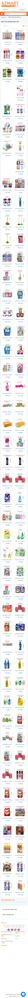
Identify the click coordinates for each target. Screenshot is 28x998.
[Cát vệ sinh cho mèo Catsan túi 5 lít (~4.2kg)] (7, 497)
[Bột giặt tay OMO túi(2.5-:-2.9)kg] (20, 608)
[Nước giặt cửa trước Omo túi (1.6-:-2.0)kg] (20, 626)
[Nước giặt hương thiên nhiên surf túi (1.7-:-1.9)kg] (7, 275)
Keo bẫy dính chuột (7, 652)
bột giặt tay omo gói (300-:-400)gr (10, 485)
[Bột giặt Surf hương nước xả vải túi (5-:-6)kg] (7, 792)
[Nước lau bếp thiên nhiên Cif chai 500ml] (20, 275)
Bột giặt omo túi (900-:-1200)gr (9, 781)
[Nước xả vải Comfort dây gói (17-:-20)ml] (20, 811)
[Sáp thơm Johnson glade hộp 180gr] (7, 127)
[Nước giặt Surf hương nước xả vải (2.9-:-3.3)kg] (7, 589)
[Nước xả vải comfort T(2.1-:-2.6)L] (20, 312)
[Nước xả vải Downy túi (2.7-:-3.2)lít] (20, 737)
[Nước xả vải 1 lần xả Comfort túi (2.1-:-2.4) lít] (7, 330)
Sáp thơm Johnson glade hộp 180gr (10, 134)
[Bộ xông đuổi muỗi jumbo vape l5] (20, 848)
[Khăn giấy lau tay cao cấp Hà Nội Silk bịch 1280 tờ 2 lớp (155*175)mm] (7, 441)
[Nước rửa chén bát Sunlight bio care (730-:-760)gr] (20, 682)
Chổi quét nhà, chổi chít (8, 227)
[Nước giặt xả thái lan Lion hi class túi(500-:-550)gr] (20, 238)
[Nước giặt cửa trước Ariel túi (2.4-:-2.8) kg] (20, 571)
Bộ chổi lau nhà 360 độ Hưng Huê (10, 208)
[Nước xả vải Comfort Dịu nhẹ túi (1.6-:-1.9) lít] (7, 367)
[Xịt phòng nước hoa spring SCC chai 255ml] (7, 53)
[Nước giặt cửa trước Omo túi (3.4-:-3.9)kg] (20, 589)
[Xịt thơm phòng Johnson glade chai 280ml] (20, 127)
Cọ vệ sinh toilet (20, 97)
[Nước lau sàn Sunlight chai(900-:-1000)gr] (20, 515)
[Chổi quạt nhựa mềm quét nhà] (7, 238)
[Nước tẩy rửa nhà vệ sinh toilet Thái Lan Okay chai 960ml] (20, 885)
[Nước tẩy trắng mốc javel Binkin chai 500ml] (20, 645)
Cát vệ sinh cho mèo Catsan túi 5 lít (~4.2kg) (12, 504)
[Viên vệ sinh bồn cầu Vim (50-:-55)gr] (20, 441)
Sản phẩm (17, 936)
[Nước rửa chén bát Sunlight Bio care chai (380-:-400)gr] (7, 700)
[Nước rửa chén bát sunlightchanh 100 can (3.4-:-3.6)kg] (20, 700)
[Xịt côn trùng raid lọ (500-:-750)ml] (20, 774)
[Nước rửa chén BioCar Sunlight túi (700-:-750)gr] (20, 552)
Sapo (17, 996)
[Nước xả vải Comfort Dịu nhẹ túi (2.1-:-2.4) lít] (20, 330)
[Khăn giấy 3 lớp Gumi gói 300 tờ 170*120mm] (7, 146)
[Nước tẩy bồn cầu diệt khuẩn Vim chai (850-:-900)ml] (20, 460)
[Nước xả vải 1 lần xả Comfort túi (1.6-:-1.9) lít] (7, 349)
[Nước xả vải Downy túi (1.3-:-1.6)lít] (7, 755)
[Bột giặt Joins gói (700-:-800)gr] (7, 109)
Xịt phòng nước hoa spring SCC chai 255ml (12, 60)
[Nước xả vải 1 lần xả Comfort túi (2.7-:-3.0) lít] (20, 293)
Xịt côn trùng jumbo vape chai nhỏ (10, 855)
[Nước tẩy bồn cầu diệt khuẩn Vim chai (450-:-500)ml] (7, 460)
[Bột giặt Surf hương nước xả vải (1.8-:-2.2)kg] (7, 811)
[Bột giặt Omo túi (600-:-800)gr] (20, 755)
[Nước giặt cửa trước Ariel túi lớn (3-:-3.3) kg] (7, 737)
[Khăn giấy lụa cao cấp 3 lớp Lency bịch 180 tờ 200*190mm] (20, 386)
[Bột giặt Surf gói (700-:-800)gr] (20, 719)
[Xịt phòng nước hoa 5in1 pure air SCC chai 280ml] (20, 35)
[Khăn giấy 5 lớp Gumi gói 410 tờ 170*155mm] (7, 404)
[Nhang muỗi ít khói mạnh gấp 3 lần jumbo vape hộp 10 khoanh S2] (20, 829)
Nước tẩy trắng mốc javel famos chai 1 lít (11, 670)
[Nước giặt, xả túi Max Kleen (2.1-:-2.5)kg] (7, 885)
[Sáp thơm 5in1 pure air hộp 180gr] (20, 53)
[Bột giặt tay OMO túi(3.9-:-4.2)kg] (20, 478)
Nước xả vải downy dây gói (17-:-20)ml (11, 837)
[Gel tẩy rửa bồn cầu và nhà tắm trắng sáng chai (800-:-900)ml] (20, 109)
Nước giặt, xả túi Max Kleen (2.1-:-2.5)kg (11, 892)
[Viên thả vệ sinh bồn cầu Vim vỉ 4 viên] (20, 72)
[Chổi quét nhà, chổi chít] (7, 220)
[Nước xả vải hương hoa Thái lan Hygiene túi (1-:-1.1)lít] (7, 183)
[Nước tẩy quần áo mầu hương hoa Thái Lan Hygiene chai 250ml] (20, 146)
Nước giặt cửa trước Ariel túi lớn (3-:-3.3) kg (12, 744)
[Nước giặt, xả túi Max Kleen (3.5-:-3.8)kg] (20, 866)
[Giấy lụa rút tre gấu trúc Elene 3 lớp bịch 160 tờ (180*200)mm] (20, 423)
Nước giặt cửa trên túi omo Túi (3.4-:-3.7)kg (12, 615)
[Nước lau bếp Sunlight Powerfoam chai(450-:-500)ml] (7, 552)
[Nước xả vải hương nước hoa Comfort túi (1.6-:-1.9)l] (20, 349)
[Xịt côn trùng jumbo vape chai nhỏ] (7, 848)
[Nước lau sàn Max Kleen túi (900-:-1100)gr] (7, 256)
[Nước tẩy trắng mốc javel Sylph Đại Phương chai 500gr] (20, 201)
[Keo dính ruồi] (7, 35)
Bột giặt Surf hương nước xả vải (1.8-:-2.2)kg (12, 818)
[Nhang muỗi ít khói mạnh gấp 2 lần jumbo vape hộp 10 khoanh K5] (7, 866)
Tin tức (16, 938)
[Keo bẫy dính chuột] (7, 645)
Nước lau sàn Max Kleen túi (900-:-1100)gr (12, 264)
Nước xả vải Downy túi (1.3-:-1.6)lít (10, 763)
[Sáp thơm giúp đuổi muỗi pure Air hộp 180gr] (7, 72)
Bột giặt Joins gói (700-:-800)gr (9, 116)
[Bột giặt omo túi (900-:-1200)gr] (7, 774)
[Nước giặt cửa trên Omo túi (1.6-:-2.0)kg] (7, 626)
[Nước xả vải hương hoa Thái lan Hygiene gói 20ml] (20, 183)
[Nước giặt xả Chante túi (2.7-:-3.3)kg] (20, 367)
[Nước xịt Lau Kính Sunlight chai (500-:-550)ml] (20, 497)
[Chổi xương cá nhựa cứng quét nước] (20, 220)
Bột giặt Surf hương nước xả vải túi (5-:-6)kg (12, 800)
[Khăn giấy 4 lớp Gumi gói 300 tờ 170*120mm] (20, 404)
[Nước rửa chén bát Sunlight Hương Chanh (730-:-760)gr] (20, 663)
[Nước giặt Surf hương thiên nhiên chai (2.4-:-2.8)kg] (7, 386)
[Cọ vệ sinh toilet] (20, 90)
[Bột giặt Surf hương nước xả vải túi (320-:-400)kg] (20, 792)
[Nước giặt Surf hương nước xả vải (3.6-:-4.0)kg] (7, 293)
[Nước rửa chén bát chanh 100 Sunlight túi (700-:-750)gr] (7, 534)
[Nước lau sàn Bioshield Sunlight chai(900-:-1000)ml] (7, 515)
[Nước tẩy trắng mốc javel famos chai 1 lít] (7, 663)
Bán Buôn (5, 9)
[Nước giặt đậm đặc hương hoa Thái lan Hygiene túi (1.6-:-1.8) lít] (20, 164)
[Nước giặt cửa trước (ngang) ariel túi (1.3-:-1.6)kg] (7, 571)
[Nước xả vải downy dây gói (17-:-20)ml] (7, 829)
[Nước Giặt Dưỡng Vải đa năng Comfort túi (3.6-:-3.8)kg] (7, 312)
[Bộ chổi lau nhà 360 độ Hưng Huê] (7, 201)
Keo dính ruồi (7, 42)
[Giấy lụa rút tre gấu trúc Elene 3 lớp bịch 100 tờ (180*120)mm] (7, 423)
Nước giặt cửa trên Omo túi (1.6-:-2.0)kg (11, 633)
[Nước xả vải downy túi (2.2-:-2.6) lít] (20, 256)
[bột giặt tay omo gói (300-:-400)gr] (7, 478)
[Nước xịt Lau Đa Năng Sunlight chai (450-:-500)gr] (20, 534)
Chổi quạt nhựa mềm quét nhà (9, 245)
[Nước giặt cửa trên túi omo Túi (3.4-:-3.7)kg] (7, 608)
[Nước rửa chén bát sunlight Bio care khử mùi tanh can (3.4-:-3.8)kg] (7, 719)
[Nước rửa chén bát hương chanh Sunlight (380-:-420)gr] (7, 682)
